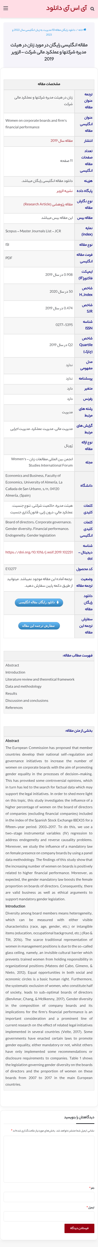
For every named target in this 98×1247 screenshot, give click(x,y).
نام (91, 1188)
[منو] (5, 10)
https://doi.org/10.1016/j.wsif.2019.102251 (39, 553)
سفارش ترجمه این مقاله (38, 625)
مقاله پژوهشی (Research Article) (48, 205)
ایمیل (90, 1208)
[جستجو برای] (92, 10)
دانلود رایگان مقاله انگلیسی (37, 602)
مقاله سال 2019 (62, 141)
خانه (80, 30)
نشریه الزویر (65, 191)
